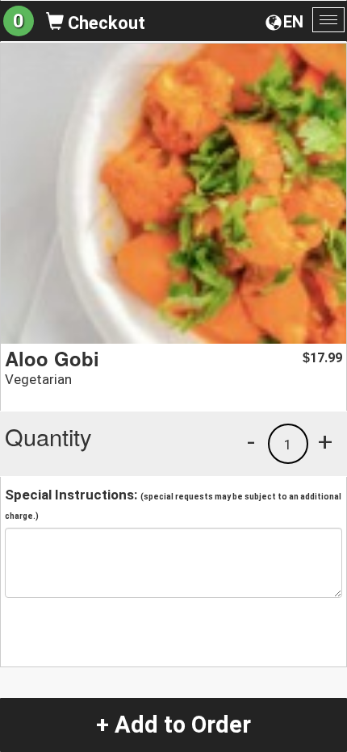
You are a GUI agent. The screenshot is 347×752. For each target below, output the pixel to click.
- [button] (251, 441)
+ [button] (325, 441)
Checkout (104, 23)
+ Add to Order (173, 724)
